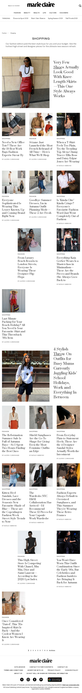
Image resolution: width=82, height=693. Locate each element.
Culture (52, 13)
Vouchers (64, 13)
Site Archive (19, 667)
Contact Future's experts (41, 667)
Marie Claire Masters (38, 18)
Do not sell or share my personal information (47, 673)
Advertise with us (35, 670)
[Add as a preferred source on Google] (61, 679)
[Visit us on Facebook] (34, 679)
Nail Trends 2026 (72, 18)
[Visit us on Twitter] (22, 679)
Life (44, 13)
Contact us (63, 667)
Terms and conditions (13, 670)
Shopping (13, 33)
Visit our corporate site (70, 685)
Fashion (17, 13)
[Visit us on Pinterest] (41, 679)
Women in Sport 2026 (20, 18)
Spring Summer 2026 (55, 18)
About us (18, 673)
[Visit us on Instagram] (28, 679)
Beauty (27, 13)
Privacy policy (54, 670)
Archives (52, 650)
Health (37, 13)
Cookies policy (71, 670)
